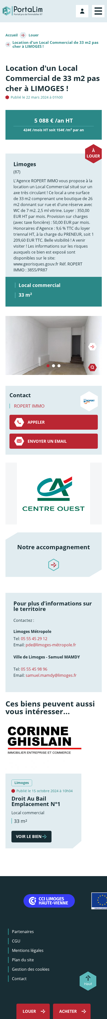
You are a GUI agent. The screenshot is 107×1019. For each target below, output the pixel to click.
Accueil (11, 35)
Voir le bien (29, 836)
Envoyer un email (47, 441)
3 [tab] (58, 366)
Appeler (36, 422)
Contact (19, 978)
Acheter (68, 1011)
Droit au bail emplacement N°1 (35, 801)
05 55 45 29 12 (34, 638)
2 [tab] (53, 366)
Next (92, 346)
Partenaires (23, 931)
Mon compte (82, 10)
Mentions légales (28, 950)
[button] (53, 345)
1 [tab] (48, 366)
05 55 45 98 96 (34, 669)
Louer (34, 35)
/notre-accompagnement (53, 560)
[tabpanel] (53, 345)
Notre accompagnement (53, 547)
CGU (16, 941)
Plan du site (23, 960)
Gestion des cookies (31, 969)
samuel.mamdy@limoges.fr (51, 675)
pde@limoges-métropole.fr (51, 645)
